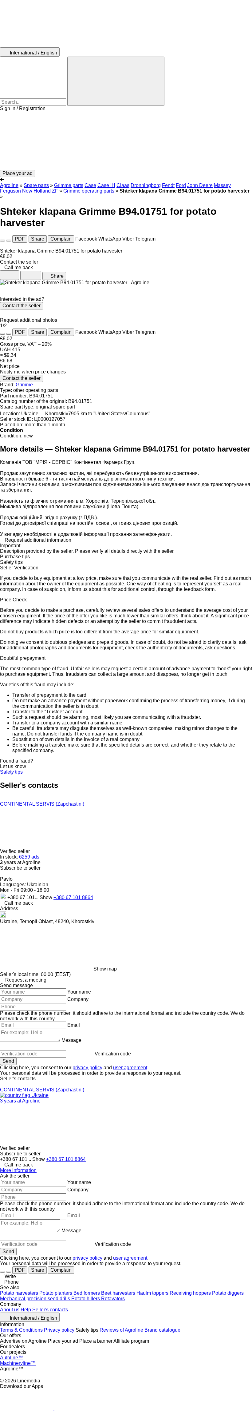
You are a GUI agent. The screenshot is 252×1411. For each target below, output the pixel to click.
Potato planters (56, 1293)
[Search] (115, 81)
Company (78, 999)
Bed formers (87, 1293)
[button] (126, 140)
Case (90, 185)
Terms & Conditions (21, 1330)
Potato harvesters (19, 1293)
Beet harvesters (118, 1293)
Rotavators (113, 1298)
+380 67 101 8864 (73, 897)
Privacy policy (59, 1330)
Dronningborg (146, 185)
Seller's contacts (50, 1309)
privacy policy (87, 1067)
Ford (181, 185)
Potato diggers (228, 1293)
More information (18, 1170)
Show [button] (46, 897)
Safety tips (11, 772)
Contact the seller (21, 305)
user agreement (130, 1067)
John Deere (200, 185)
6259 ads (29, 856)
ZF (55, 190)
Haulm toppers (153, 1293)
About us (9, 1309)
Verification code (113, 1053)
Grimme (24, 384)
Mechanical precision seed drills (35, 1298)
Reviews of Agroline (121, 1330)
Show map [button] (105, 968)
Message (71, 1040)
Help (26, 1309)
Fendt (168, 185)
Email (73, 1025)
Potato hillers (86, 1298)
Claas (122, 185)
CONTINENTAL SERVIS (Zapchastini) (42, 804)
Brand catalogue (162, 1330)
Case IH (106, 185)
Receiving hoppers (191, 1293)
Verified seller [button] (15, 851)
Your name (79, 991)
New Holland (36, 190)
